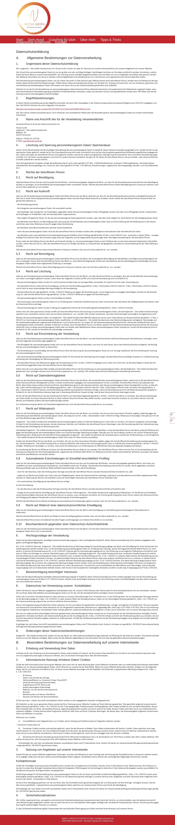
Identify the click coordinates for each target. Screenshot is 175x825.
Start (19, 40)
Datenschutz (108, 821)
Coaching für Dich (62, 40)
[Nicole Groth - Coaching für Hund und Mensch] (34, 36)
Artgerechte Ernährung (33, 42)
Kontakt (61, 42)
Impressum (96, 821)
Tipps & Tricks (110, 40)
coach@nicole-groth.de (32, 141)
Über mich (87, 40)
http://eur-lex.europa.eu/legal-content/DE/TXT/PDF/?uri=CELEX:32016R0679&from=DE (53, 109)
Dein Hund (36, 40)
